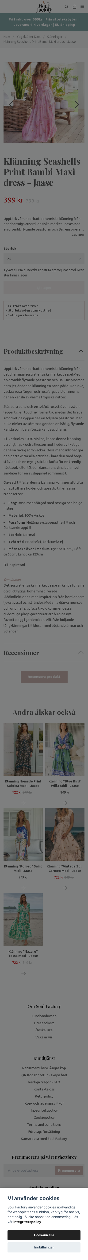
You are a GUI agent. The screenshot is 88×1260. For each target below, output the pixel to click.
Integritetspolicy (27, 1222)
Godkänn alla (44, 1235)
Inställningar (44, 1247)
